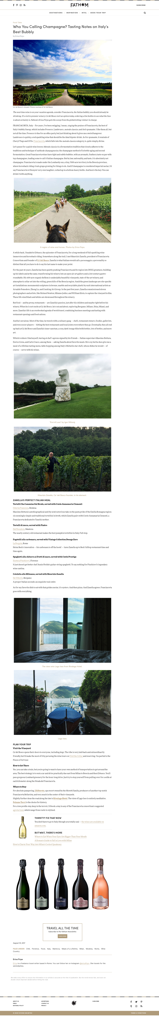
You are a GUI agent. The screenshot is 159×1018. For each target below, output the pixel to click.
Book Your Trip (98, 13)
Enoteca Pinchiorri (21, 561)
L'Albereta (39, 791)
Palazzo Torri (19, 802)
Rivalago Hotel (60, 799)
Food (43, 949)
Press (15, 1003)
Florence (35, 949)
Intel (84, 13)
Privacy (43, 1005)
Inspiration (72, 13)
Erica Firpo (19, 36)
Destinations (56, 13)
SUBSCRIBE (62, 936)
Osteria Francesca (20, 508)
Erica (15, 963)
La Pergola (17, 544)
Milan (82, 949)
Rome (97, 949)
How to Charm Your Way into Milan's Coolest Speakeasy (37, 844)
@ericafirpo (84, 963)
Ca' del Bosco (43, 261)
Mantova (56, 949)
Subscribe (141, 5)
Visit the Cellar (76, 756)
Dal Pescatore (19, 529)
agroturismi (18, 810)
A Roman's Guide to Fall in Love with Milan (53, 841)
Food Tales (17, 22)
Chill (28, 949)
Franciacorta (39, 141)
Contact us (45, 1003)
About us (16, 1001)
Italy (49, 949)
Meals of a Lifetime (69, 949)
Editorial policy (18, 1005)
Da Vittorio (18, 578)
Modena (89, 949)
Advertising (45, 1001)
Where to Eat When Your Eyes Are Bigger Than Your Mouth (61, 837)
